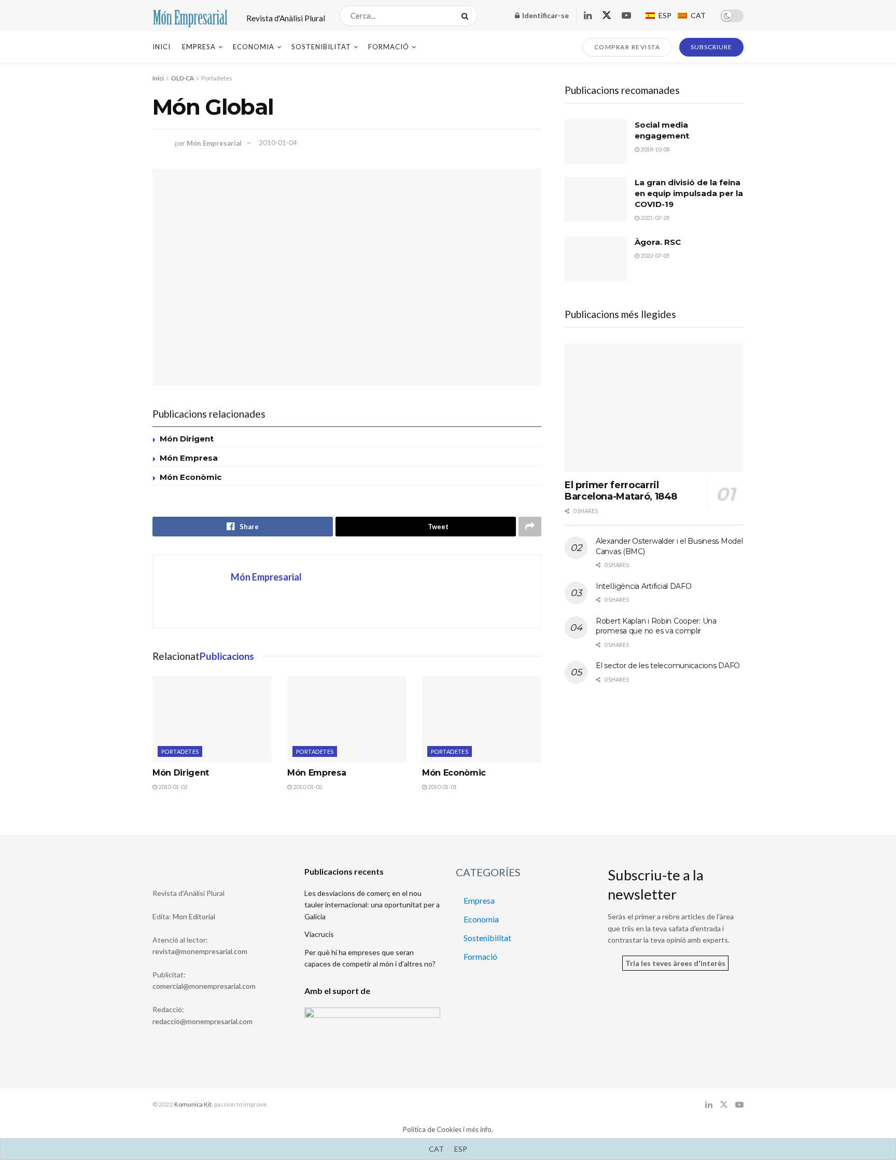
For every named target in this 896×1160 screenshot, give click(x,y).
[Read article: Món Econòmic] (481, 719)
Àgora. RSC (658, 242)
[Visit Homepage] (190, 16)
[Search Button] (467, 15)
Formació (388, 47)
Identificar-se (545, 15)
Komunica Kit (193, 1104)
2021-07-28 (654, 217)
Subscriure (711, 47)
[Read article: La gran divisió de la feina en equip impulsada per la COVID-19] (596, 199)
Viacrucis (319, 934)
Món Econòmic (190, 477)
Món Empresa (189, 458)
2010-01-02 (307, 786)
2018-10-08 (654, 149)
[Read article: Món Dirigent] (212, 719)
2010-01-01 (442, 786)
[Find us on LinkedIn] (588, 16)
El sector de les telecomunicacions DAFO (668, 665)
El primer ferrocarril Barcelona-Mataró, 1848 (621, 491)
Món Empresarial (214, 143)
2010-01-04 (278, 143)
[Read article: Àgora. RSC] (596, 259)
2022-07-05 (654, 255)
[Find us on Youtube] (626, 16)
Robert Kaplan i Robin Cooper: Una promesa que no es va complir (656, 626)
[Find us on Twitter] (606, 15)
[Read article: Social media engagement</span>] (596, 141)
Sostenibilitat (321, 47)
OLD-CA (182, 78)
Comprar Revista (627, 47)
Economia (253, 47)
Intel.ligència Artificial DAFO (644, 586)
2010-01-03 (172, 786)
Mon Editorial (194, 916)
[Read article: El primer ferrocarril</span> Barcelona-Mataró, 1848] (654, 407)
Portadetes (216, 78)
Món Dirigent (187, 439)
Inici (161, 47)
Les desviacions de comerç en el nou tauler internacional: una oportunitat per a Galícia (372, 905)
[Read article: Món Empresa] (347, 719)
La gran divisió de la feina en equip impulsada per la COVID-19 (689, 193)
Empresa (199, 47)
